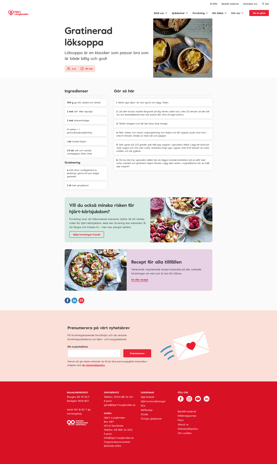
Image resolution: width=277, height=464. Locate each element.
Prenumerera (137, 353)
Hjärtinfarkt (147, 397)
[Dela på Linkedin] (74, 300)
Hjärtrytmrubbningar (153, 401)
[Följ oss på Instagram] (189, 398)
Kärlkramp (146, 410)
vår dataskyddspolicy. (93, 365)
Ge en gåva (259, 13)
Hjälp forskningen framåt (86, 234)
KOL (143, 405)
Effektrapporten (187, 416)
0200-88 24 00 (123, 397)
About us (183, 424)
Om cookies (185, 433)
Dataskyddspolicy (188, 429)
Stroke (144, 414)
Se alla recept (139, 279)
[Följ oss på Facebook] (181, 398)
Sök (267, 3)
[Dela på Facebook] (67, 300)
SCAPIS (213, 3)
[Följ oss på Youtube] (198, 398)
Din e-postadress (78, 346)
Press (181, 420)
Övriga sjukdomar (151, 418)
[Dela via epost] (81, 300)
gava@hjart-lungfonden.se (119, 405)
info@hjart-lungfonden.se (119, 438)
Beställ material (230, 3)
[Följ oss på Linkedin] (206, 398)
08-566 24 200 (123, 430)
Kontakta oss (250, 3)
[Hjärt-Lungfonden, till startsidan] (18, 13)
